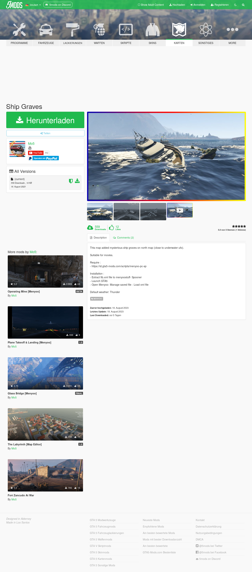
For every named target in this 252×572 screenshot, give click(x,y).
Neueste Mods (151, 520)
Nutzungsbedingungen (209, 533)
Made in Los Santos (18, 522)
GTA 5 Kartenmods (101, 559)
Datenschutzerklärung (208, 526)
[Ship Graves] (166, 156)
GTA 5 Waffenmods (101, 539)
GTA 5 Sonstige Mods (102, 565)
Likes (118, 229)
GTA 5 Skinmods (99, 552)
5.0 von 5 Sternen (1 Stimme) (232, 230)
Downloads (100, 229)
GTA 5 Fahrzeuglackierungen (107, 533)
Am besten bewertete (155, 546)
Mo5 (31, 143)
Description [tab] (99, 237)
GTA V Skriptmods (100, 546)
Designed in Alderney (18, 518)
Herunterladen (49, 119)
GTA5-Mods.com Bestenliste (159, 552)
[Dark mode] (235, 4)
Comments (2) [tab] (125, 237)
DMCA (199, 539)
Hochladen (178, 4)
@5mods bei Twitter (210, 546)
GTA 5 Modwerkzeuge (103, 520)
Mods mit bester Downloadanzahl (162, 539)
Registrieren (221, 4)
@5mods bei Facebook (212, 552)
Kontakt (200, 520)
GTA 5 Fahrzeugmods (102, 526)
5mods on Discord (209, 559)
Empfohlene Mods (153, 526)
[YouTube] (30, 147)
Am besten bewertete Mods (159, 533)
